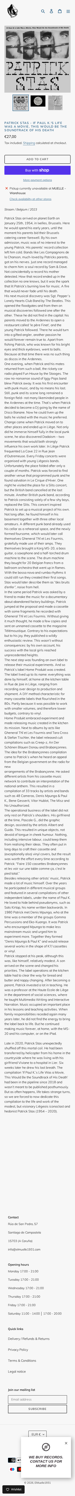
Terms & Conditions (22, 1360)
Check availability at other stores (30, 199)
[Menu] (68, 10)
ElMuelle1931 (43, 1482)
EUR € (36, 1434)
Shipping (29, 143)
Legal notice (17, 1371)
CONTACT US (41, 1461)
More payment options (37, 180)
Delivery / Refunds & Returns (29, 1339)
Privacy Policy (18, 1350)
